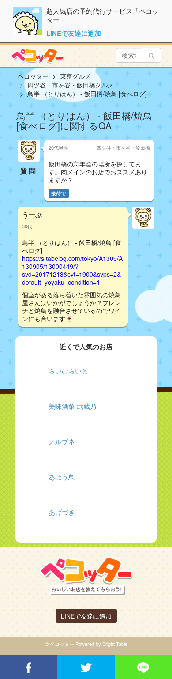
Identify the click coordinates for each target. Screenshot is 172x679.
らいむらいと (68, 370)
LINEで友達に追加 (73, 33)
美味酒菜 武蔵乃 (73, 406)
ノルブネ (62, 441)
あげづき (62, 512)
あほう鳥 (62, 476)
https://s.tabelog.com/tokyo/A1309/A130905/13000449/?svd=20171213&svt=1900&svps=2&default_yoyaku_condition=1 (72, 270)
